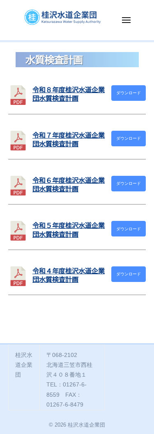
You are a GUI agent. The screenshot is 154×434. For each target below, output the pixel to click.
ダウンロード (128, 93)
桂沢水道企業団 (86, 425)
